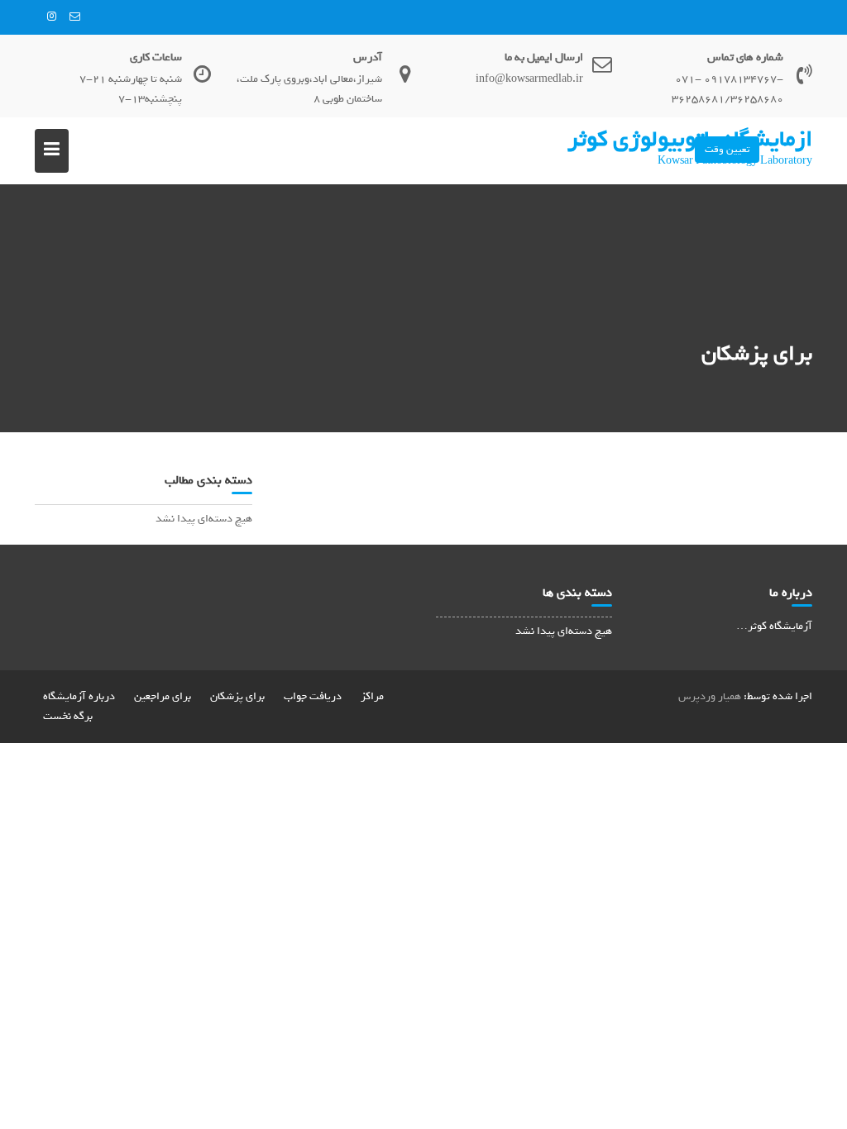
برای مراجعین (162, 696)
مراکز (372, 696)
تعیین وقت (727, 149)
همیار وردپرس (709, 696)
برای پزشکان (237, 696)
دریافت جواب (313, 696)
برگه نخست (68, 716)
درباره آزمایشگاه (79, 696)
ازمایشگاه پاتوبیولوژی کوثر (689, 139)
